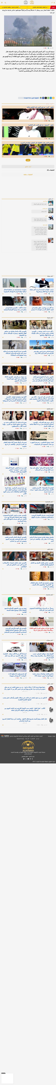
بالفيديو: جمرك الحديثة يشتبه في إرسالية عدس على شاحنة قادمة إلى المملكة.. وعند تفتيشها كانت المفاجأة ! (14, 353)
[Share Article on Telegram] (51, 98)
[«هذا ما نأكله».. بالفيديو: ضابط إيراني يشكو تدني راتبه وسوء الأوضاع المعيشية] (14, 301)
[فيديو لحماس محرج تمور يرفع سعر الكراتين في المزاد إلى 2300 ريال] (42, 344)
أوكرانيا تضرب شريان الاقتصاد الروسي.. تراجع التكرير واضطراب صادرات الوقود (42, 516)
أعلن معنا (27, 739)
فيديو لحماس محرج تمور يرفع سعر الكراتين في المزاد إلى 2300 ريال (44, 352)
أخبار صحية (50, 454)
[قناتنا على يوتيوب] (28, 759)
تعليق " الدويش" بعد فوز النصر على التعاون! (41, 125)
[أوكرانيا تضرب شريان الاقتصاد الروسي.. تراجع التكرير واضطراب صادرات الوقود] (42, 508)
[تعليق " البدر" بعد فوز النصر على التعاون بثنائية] (28, 114)
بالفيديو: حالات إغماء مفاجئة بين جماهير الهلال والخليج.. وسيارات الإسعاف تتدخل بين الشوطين (15, 333)
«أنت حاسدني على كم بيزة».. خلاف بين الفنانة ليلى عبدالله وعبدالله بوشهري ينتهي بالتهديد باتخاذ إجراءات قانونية (42, 398)
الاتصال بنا (33, 739)
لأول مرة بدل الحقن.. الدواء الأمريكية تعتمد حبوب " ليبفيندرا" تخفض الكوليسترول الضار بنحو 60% (16, 469)
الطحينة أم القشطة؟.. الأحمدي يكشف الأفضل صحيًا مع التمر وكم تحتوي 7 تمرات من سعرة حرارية (42, 489)
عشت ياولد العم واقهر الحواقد (40, 204)
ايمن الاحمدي (45, 201)
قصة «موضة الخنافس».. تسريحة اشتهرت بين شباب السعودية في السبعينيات (42, 443)
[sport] (26, 2)
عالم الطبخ (50, 549)
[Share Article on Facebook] (43, 98)
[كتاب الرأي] (52, 2)
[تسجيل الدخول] (54, 2)
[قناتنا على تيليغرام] (23, 759)
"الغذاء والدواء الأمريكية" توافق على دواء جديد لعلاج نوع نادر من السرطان (42, 469)
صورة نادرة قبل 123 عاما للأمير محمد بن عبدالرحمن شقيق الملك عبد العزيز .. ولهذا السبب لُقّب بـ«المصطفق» (14, 424)
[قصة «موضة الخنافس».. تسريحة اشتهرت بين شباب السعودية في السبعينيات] (42, 435)
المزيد (28, 160)
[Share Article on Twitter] (46, 98)
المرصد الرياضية (49, 104)
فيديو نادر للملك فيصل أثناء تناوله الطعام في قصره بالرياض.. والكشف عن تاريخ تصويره (15, 444)
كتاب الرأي (50, 684)
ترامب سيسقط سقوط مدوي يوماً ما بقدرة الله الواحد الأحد (40, 219)
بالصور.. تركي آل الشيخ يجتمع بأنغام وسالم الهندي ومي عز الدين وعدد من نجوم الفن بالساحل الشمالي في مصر (43, 378)
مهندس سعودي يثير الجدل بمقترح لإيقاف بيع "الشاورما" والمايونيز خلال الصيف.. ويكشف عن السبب (42, 584)
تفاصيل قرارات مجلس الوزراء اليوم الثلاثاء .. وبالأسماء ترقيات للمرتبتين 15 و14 (42, 629)
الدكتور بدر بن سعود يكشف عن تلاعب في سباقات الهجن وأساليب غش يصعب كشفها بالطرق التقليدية (25, 698)
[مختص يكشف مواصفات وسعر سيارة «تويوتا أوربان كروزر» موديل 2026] (42, 667)
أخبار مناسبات (49, 595)
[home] (32, 2)
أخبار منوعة (50, 318)
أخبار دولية (50, 276)
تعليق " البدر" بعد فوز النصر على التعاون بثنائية (40, 107)
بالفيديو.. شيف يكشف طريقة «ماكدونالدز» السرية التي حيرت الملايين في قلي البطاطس (14, 564)
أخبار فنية (50, 363)
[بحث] (5, 3)
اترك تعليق (28, 166)
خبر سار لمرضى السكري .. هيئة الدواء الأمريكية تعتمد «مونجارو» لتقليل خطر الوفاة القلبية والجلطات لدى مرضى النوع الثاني (14, 490)
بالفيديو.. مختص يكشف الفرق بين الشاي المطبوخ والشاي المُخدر (42, 563)
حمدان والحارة (45, 208)
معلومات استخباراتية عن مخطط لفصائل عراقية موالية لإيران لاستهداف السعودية (15, 290)
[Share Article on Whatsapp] (48, 98)
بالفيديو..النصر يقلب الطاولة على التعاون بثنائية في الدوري (37, 142)
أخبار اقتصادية (49, 502)
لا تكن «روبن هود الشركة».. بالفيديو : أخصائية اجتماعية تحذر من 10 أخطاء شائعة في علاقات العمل (42, 424)
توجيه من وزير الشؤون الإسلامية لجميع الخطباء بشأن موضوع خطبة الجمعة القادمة (15, 610)
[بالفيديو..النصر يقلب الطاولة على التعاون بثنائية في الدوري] (28, 149)
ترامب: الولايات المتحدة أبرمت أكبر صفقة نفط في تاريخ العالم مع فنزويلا (42, 290)
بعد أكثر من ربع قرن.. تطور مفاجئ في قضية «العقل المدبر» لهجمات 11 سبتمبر (42, 308)
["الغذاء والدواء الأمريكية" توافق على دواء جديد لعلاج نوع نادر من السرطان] (42, 461)
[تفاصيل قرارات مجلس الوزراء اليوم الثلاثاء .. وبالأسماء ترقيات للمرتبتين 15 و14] (42, 621)
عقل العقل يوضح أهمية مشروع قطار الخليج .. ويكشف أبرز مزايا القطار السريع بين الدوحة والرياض (25, 720)
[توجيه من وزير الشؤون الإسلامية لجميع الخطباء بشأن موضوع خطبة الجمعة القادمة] (14, 601)
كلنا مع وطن (43, 211)
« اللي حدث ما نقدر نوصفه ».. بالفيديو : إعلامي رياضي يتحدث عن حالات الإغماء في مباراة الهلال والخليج (42, 333)
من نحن (37, 739)
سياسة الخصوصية (20, 739)
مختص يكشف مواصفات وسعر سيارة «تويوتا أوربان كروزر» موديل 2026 (43, 674)
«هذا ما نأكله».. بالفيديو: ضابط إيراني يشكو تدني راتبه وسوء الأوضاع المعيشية (15, 308)
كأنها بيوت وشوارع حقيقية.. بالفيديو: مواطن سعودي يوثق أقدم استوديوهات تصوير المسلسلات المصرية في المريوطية (14, 398)
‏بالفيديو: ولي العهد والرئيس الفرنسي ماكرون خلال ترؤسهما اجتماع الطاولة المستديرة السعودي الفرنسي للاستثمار (15, 630)
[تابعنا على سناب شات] (25, 759)
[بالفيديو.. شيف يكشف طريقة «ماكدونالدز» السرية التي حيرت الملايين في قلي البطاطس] (14, 556)
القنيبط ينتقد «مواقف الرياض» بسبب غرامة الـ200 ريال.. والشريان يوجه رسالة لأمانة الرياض (42, 655)
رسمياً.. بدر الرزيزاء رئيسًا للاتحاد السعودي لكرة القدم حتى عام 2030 (42, 609)
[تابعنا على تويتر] (32, 759)
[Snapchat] (53, 98)
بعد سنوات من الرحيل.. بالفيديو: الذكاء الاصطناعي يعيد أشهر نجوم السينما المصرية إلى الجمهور (15, 378)
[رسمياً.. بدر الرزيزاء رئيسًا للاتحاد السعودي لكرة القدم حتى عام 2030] (42, 601)
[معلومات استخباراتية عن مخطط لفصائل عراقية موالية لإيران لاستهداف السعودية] (14, 283)
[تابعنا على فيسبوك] (30, 759)
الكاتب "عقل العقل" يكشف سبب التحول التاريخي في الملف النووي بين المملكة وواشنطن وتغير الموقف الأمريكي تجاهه (24, 709)
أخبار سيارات (49, 640)
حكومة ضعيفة (45, 224)
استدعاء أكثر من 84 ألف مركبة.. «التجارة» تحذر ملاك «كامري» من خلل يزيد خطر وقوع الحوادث (14, 655)
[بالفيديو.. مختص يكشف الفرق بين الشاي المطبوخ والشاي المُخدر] (42, 556)
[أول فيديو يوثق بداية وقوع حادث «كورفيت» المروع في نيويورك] (14, 667)
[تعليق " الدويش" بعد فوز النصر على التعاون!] (28, 131)
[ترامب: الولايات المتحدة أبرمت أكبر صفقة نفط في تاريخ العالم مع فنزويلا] (42, 283)
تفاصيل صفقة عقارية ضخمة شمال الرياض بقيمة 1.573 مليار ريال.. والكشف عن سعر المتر (42, 539)
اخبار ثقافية (50, 409)
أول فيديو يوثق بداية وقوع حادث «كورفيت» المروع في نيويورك (17, 674)
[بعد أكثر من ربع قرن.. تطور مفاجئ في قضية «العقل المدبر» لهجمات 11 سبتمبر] (42, 301)
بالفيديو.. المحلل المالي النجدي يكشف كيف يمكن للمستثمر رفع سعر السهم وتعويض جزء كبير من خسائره (15, 539)
